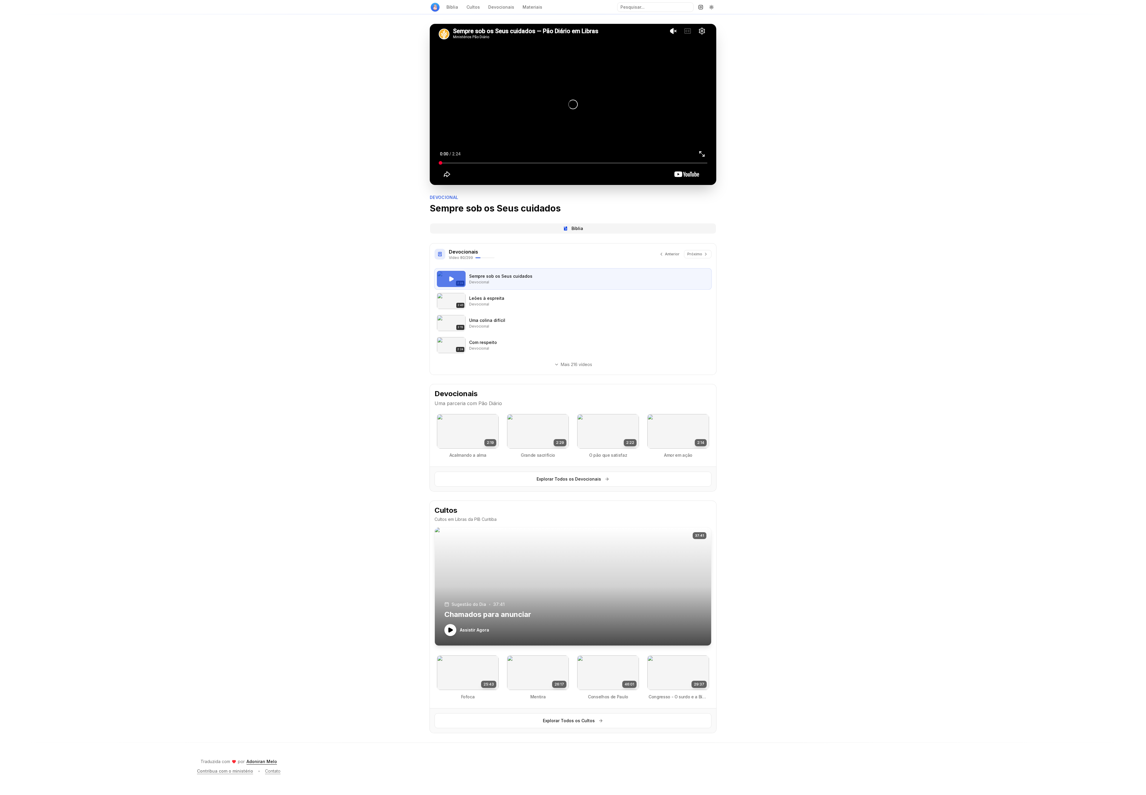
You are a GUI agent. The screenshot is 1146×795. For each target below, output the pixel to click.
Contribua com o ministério (225, 771)
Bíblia (452, 7)
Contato (273, 771)
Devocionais (501, 7)
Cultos (473, 7)
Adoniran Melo (262, 761)
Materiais (532, 7)
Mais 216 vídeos (576, 364)
